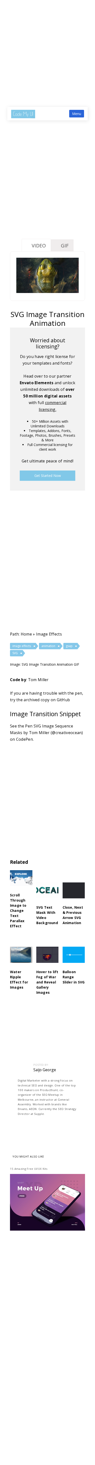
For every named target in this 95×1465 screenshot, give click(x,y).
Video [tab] (39, 245)
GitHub (63, 699)
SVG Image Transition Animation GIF (50, 664)
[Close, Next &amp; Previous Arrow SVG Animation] (74, 893)
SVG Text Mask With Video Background (47, 915)
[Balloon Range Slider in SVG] (74, 958)
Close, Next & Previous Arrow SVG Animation (73, 915)
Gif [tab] (64, 245)
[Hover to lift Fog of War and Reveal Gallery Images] (47, 958)
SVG (15, 653)
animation (48, 646)
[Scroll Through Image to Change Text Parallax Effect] (21, 881)
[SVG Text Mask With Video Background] (47, 893)
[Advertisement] (47, 50)
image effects (49, 634)
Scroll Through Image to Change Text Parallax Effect (18, 910)
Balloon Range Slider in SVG (74, 976)
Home (26, 634)
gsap (69, 646)
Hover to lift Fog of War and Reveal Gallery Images (47, 982)
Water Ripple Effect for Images (19, 979)
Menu (76, 113)
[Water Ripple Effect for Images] (21, 958)
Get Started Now (47, 475)
